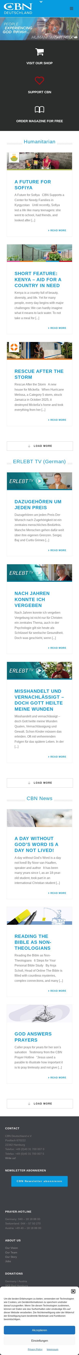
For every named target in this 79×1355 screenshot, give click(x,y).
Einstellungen (39, 1340)
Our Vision (11, 1247)
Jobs (8, 1261)
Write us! (10, 1158)
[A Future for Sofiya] (39, 161)
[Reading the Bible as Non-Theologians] (39, 916)
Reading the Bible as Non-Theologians (33, 942)
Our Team (11, 1252)
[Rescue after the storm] (39, 351)
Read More (58, 230)
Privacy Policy (35, 1349)
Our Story (11, 1256)
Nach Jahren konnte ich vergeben (32, 599)
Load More (42, 446)
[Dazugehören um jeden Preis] (39, 481)
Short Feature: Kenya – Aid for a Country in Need (38, 279)
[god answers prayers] (39, 1014)
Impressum (52, 1349)
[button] (73, 1291)
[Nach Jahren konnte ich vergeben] (39, 573)
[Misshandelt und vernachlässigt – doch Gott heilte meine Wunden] (39, 671)
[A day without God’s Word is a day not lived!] (39, 818)
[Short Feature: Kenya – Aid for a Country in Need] (39, 253)
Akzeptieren (39, 1330)
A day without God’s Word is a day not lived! (36, 844)
